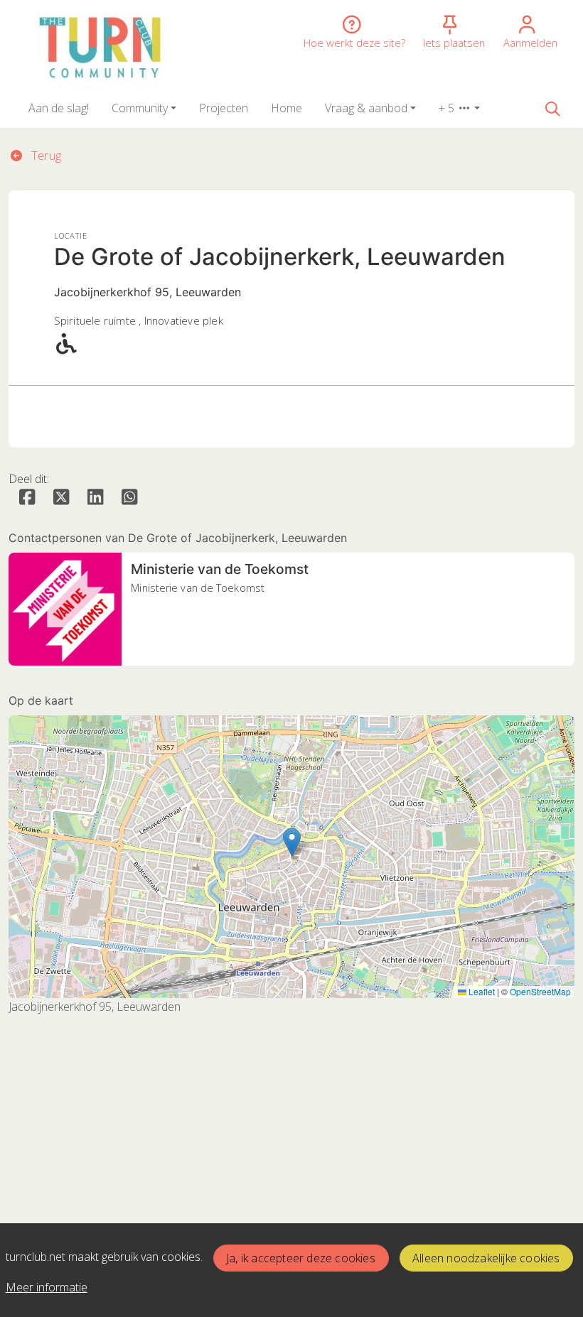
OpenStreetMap (540, 991)
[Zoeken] (552, 107)
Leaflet (480, 991)
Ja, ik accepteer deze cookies (300, 1258)
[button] (58, 108)
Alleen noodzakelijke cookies (486, 1258)
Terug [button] (44, 155)
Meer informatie (46, 1287)
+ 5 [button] (448, 108)
